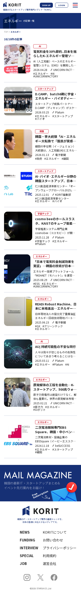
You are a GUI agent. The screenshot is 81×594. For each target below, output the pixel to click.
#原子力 (38, 407)
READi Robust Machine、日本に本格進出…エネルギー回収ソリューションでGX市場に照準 (55, 306)
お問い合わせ (53, 540)
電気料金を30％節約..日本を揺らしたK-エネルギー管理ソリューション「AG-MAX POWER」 (54, 53)
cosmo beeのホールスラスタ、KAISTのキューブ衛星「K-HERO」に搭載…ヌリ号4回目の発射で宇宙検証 (56, 221)
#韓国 (65, 158)
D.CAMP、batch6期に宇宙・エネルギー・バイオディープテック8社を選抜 (56, 96)
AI (40, 46)
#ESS (36, 283)
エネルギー (41, 256)
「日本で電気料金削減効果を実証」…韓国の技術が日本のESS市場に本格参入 (53, 264)
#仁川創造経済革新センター (52, 198)
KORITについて (55, 532)
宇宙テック (43, 213)
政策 (42, 131)
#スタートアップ (62, 116)
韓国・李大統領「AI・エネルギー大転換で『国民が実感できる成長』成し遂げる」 (55, 138)
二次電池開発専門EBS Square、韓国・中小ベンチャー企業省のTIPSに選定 (55, 429)
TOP (6, 32)
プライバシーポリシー (57, 547)
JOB (23, 563)
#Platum (40, 244)
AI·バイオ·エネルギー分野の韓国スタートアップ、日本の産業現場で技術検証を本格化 (55, 178)
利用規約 (49, 555)
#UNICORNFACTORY (45, 76)
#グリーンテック (53, 326)
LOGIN (61, 5)
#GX (37, 326)
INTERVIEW (29, 547)
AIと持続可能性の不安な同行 (55, 347)
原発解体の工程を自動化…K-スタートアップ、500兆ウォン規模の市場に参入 (54, 387)
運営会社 (49, 563)
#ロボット (39, 409)
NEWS (25, 532)
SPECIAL (27, 555)
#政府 (38, 158)
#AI (52, 73)
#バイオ (40, 118)
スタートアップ (45, 88)
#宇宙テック (42, 241)
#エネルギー (40, 73)
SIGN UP (46, 5)
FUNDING (27, 540)
